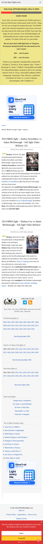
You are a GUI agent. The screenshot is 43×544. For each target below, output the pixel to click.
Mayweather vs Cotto (22, 411)
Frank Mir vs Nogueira (22, 414)
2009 (4, 325)
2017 (36, 325)
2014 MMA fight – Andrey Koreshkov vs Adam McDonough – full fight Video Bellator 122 (21, 142)
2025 (32, 329)
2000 (4, 322)
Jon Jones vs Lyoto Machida (22, 404)
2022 (20, 329)
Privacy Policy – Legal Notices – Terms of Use (21, 514)
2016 (32, 325)
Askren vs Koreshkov (10, 181)
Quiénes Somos (21, 518)
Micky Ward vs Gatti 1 (13, 458)
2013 (20, 325)
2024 (28, 329)
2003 (16, 322)
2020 (12, 329)
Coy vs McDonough (24, 201)
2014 (24, 325)
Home (3, 125)
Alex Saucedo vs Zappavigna (14, 430)
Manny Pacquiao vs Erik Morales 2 (16, 437)
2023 (24, 329)
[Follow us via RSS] (30, 304)
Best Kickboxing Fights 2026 (22, 360)
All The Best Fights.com (11, 2)
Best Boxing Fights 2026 (22, 336)
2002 (12, 322)
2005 (24, 322)
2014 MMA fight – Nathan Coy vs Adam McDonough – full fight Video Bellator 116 (21, 225)
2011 (12, 325)
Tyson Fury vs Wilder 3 (12, 427)
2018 (4, 329)
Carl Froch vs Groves (12, 444)
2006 (28, 322)
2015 (28, 325)
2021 (16, 329)
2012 (16, 325)
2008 (36, 322)
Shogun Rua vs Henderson (22, 400)
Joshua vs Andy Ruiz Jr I (13, 451)
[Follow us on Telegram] (25, 304)
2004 (20, 322)
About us (21, 510)
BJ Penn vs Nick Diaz (22, 407)
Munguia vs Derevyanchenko (14, 441)
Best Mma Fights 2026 (22, 385)
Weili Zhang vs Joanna (12, 434)
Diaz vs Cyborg (22, 261)
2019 (8, 329)
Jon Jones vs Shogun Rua (13, 454)
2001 (8, 322)
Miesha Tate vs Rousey (12, 448)
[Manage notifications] (38, 540)
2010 (8, 325)
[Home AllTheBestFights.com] (10, 304)
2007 (32, 322)
